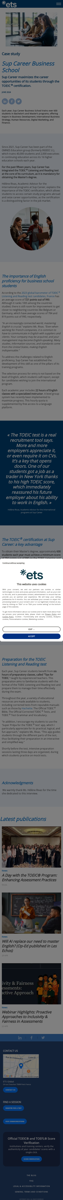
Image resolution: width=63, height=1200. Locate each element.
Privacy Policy (50, 614)
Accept (31, 636)
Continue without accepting (13, 563)
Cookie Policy (8, 616)
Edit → (31, 629)
